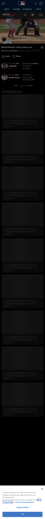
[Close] (42, 489)
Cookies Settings (22, 507)
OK (22, 514)
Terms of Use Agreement (25, 502)
